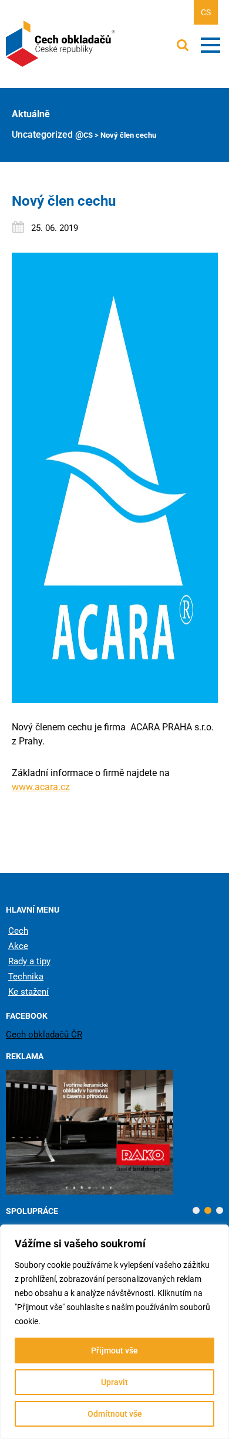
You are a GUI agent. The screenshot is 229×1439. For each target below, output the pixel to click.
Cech (18, 931)
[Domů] (61, 44)
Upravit (114, 1382)
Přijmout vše (114, 1350)
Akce (18, 946)
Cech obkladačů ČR (44, 1034)
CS (206, 12)
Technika (25, 976)
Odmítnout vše (114, 1413)
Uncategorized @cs (52, 134)
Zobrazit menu (210, 45)
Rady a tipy (29, 961)
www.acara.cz (41, 786)
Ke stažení (28, 991)
